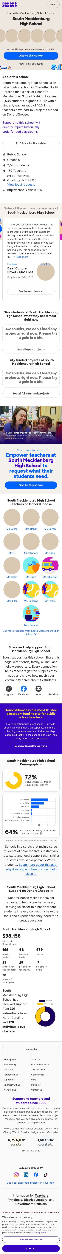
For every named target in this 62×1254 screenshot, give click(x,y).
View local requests (21, 184)
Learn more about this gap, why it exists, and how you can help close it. (31, 869)
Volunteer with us (12, 1084)
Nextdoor (53, 694)
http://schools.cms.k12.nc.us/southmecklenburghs (26, 190)
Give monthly (10, 1064)
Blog (33, 1079)
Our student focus (40, 1064)
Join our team (38, 1069)
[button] (8, 690)
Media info (36, 1084)
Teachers (41, 1195)
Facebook (23, 694)
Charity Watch (11, 1132)
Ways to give (10, 1089)
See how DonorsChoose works (31, 746)
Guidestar (52, 1132)
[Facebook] (36, 1174)
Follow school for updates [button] (33, 143)
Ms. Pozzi (12, 264)
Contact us (36, 1089)
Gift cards (8, 1069)
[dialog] (31, 1233)
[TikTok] (45, 1174)
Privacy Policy (40, 1232)
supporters (16, 1141)
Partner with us (11, 1074)
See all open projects (31, 349)
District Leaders (35, 1200)
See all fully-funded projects (31, 393)
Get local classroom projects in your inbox (31, 1182)
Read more (22, 256)
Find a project (10, 1059)
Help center (31, 1049)
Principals (15, 1200)
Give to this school (31, 55)
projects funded (45, 1141)
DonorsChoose (9, 4)
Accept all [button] (31, 1248)
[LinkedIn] (26, 1174)
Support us (9, 1079)
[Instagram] (16, 1174)
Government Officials (31, 1204)
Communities (37, 1074)
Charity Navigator (31, 1132)
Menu (53, 4)
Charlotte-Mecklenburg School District (31, 13)
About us (35, 1059)
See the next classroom (31, 291)
